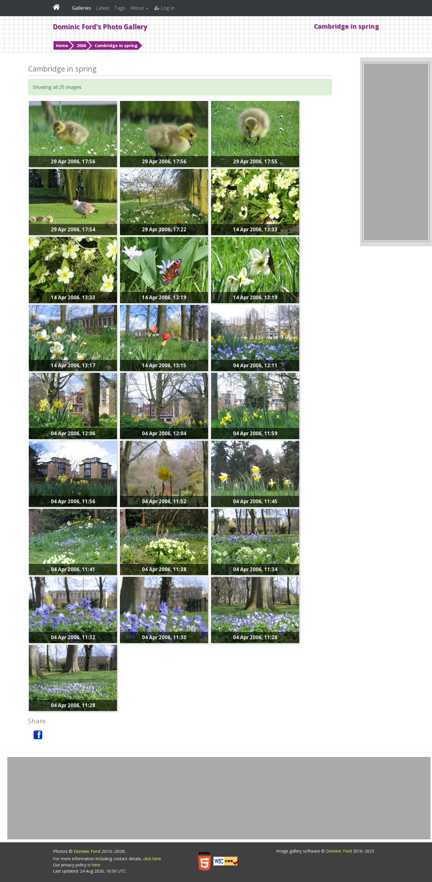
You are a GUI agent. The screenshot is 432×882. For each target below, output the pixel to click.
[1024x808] (164, 133)
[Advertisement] (396, 152)
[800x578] (164, 405)
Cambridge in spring (116, 45)
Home (62, 45)
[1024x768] (255, 133)
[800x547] (73, 201)
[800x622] (255, 201)
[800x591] (164, 473)
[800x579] (164, 541)
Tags (119, 8)
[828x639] (164, 269)
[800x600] (73, 337)
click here (152, 858)
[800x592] (73, 473)
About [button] (137, 8)
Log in (167, 8)
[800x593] (73, 405)
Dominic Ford (87, 851)
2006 (81, 45)
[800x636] (255, 473)
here (96, 865)
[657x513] (255, 269)
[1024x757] (73, 677)
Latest (103, 8)
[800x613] (73, 269)
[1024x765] (73, 133)
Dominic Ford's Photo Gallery (100, 26)
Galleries (81, 8)
